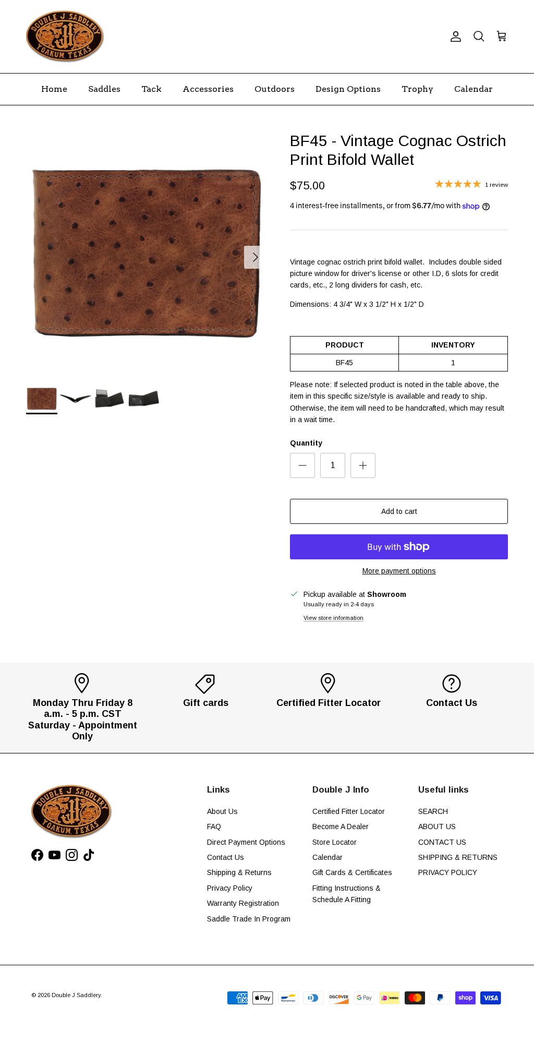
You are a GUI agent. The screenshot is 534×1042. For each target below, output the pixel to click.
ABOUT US (437, 826)
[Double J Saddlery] (65, 36)
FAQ (214, 826)
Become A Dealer (340, 826)
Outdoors (274, 89)
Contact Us (225, 857)
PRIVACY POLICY (447, 872)
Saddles (104, 89)
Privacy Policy (229, 888)
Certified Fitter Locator (348, 811)
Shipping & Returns (239, 872)
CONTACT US (442, 842)
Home (54, 89)
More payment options (399, 571)
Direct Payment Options (246, 842)
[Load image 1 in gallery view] (146, 252)
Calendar (473, 89)
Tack (151, 89)
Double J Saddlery (76, 995)
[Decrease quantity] (302, 465)
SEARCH (433, 811)
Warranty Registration (243, 903)
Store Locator (334, 842)
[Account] (453, 36)
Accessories (208, 89)
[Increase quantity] (362, 465)
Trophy (417, 89)
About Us (222, 811)
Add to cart (399, 511)
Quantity (306, 443)
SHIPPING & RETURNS (457, 857)
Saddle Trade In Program (248, 919)
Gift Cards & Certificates (352, 872)
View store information (333, 618)
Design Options (348, 89)
